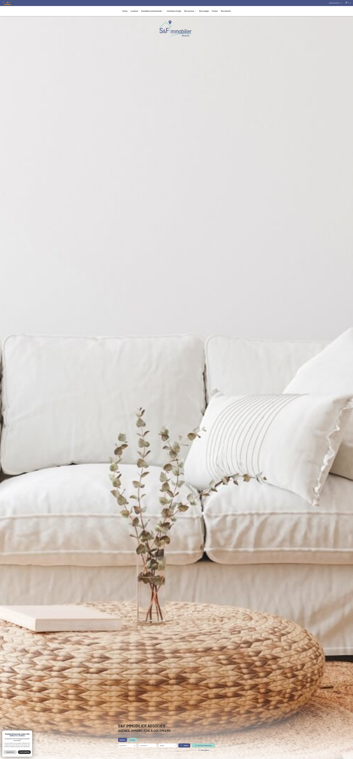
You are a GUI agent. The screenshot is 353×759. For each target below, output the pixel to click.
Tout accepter (24, 752)
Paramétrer (10, 752)
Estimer (132, 740)
